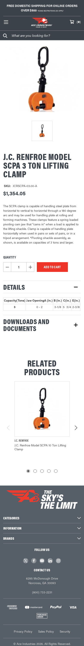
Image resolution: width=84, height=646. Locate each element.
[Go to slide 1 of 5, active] (28, 471)
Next (75, 427)
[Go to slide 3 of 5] (42, 471)
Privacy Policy (23, 631)
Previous (8, 427)
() (79, 21)
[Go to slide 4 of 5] (49, 471)
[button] (42, 287)
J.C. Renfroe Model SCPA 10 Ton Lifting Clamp (40, 447)
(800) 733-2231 (42, 592)
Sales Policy (46, 631)
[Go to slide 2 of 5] (35, 471)
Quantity (9, 257)
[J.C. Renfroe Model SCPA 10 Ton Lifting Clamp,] (42, 408)
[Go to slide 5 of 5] (56, 471)
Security (65, 631)
